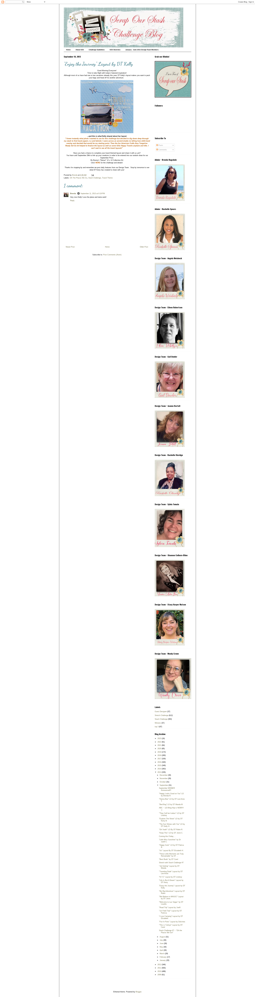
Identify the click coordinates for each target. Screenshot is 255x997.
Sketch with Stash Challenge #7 (171, 863)
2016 (160, 762)
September (164, 785)
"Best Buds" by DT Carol (168, 859)
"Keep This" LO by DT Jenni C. (171, 833)
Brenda (73, 193)
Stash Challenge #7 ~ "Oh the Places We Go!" (170, 931)
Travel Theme (107, 178)
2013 (160, 772)
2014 (160, 769)
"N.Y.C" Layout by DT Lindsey (170, 877)
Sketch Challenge (161, 715)
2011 (160, 968)
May (161, 947)
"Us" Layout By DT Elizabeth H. (171, 850)
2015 (160, 765)
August (163, 937)
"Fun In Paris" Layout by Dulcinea (172, 922)
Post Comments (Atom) (112, 255)
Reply (72, 201)
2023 (160, 738)
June (162, 943)
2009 (160, 975)
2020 (160, 749)
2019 (160, 752)
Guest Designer (161, 712)
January (163, 960)
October (163, 782)
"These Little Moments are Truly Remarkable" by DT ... (171, 855)
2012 (160, 965)
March (162, 954)
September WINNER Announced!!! (167, 789)
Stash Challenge (94, 178)
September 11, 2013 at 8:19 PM (92, 193)
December (164, 775)
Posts (160, 145)
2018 (160, 755)
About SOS (80, 50)
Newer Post (70, 247)
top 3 (157, 727)
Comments (162, 150)
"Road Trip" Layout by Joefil (169, 907)
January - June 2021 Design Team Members (142, 50)
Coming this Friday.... (167, 836)
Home (68, 50)
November (164, 778)
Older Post (144, 247)
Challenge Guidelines (97, 50)
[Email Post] (92, 175)
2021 (160, 745)
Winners (158, 723)
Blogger (138, 992)
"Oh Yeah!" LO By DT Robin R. (171, 830)
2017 (160, 759)
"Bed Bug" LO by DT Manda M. (171, 804)
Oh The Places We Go (78, 178)
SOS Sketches (115, 50)
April (162, 950)
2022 (160, 742)
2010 (160, 971)
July (161, 940)
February (163, 957)
